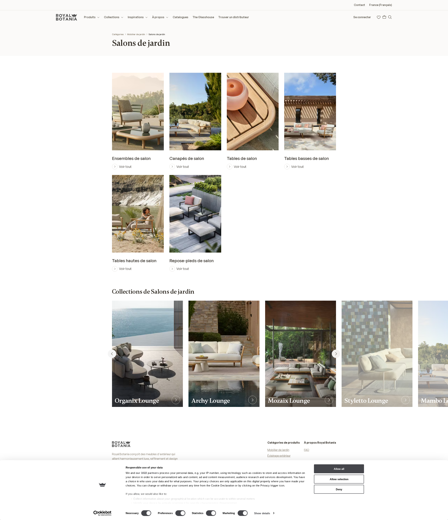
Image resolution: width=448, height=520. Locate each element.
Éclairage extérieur (278, 455)
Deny (339, 489)
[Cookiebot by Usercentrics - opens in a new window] (102, 513)
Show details (262, 513)
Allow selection (339, 479)
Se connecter (362, 17)
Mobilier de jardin (136, 34)
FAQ (306, 450)
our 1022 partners (147, 472)
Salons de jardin (157, 34)
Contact (359, 5)
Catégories (118, 34)
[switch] (180, 513)
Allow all (339, 468)
